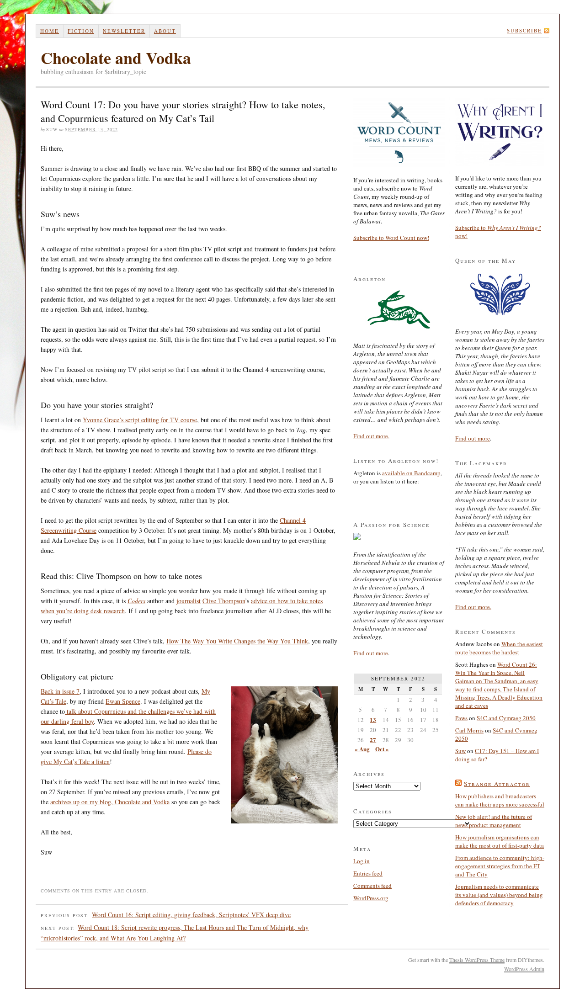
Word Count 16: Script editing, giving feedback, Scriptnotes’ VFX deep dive (191, 914)
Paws (461, 718)
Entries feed (368, 873)
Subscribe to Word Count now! (391, 238)
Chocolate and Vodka (116, 57)
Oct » (382, 748)
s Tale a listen (92, 761)
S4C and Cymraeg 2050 (506, 718)
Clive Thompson (223, 600)
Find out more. (371, 436)
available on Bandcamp (411, 473)
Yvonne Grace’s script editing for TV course (140, 419)
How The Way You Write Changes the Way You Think (237, 641)
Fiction (81, 30)
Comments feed (372, 885)
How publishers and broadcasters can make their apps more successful (499, 800)
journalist (188, 600)
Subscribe (524, 30)
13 (373, 719)
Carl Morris (469, 730)
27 (373, 739)
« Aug (362, 748)
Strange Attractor (497, 784)
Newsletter (124, 30)
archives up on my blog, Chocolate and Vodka (110, 801)
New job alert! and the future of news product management (493, 820)
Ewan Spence (123, 701)
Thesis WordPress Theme (477, 959)
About (165, 30)
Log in (361, 861)
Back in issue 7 (60, 691)
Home (49, 30)
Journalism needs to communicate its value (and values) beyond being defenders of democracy (499, 894)
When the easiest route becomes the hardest (499, 648)
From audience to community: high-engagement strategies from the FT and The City (499, 866)
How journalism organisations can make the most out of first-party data (499, 841)
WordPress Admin (524, 968)
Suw (460, 751)
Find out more (370, 653)
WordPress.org (370, 898)
